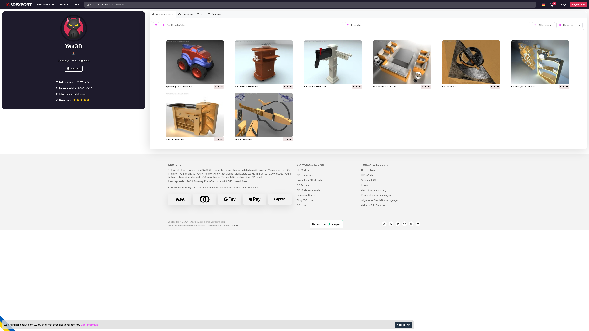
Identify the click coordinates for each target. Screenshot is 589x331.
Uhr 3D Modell (449, 86)
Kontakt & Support (374, 165)
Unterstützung (368, 170)
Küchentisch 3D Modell (246, 86)
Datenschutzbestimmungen (376, 195)
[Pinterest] (398, 224)
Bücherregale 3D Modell (523, 86)
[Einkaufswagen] (213, 79)
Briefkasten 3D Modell (315, 86)
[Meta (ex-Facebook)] (404, 224)
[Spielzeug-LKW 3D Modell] (195, 62)
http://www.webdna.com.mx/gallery (79, 94)
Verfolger (64, 60)
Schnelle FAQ (368, 180)
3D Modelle (303, 170)
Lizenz (364, 185)
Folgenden (82, 60)
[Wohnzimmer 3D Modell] (402, 62)
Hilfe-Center (368, 175)
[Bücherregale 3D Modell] (540, 62)
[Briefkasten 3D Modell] (333, 62)
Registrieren (578, 4)
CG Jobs (301, 205)
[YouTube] (418, 224)
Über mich (216, 14)
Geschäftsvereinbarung (373, 190)
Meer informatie (89, 324)
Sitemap (235, 225)
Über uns (174, 165)
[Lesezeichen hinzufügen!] (219, 79)
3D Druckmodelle (306, 175)
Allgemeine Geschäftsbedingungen (380, 200)
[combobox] (440, 25)
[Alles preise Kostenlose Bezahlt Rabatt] (543, 25)
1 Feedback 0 (192, 14)
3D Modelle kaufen (310, 165)
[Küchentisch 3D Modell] (264, 62)
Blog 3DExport (305, 200)
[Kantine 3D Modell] (195, 115)
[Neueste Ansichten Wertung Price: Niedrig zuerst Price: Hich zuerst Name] (569, 25)
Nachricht (75, 68)
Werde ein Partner (306, 195)
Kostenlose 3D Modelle (309, 180)
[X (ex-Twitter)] (391, 224)
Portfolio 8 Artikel (164, 14)
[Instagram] (384, 224)
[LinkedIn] (411, 224)
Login (564, 4)
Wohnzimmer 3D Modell (384, 86)
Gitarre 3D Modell (243, 139)
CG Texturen (303, 185)
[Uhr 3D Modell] (471, 62)
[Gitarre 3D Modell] (264, 115)
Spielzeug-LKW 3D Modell (179, 86)
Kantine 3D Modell (175, 139)
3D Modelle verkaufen (309, 190)
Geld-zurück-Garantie (373, 205)
